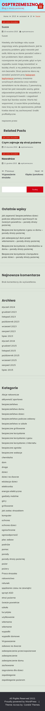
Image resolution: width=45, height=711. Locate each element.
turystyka (6, 612)
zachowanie (8, 665)
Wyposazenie (8, 641)
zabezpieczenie (9, 655)
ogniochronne (8, 530)
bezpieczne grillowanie (13, 428)
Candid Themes (32, 704)
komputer (6, 515)
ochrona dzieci (9, 525)
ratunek (5, 583)
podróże (6, 544)
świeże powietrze (10, 602)
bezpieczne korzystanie (13, 433)
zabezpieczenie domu (13, 660)
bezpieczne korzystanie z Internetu (19, 443)
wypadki (6, 631)
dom (4, 462)
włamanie (7, 626)
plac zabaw (8, 539)
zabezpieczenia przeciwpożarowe (19, 650)
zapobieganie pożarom (13, 680)
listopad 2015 (9, 350)
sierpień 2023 (9, 331)
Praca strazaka (9, 573)
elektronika (7, 486)
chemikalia (7, 457)
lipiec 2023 (7, 336)
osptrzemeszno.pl (23, 4)
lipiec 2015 (7, 369)
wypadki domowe (11, 636)
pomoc (5, 549)
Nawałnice (8, 158)
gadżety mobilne (10, 496)
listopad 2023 (9, 316)
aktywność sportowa (12, 399)
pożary (5, 568)
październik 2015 (10, 355)
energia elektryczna (12, 491)
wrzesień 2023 (9, 326)
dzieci (5, 472)
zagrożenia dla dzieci (12, 670)
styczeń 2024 (8, 307)
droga (5, 467)
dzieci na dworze (10, 476)
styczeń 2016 (8, 341)
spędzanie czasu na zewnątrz (16, 588)
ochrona (6, 520)
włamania (7, 621)
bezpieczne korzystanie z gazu (17, 438)
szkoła (5, 607)
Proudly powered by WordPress (20, 701)
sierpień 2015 (9, 365)
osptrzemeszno (27, 31)
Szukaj (35, 189)
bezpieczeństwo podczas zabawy (18, 418)
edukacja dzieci (10, 481)
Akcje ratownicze (10, 394)
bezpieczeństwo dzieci (13, 414)
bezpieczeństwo (10, 404)
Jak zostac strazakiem (10, 22)
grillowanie (7, 505)
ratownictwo (8, 578)
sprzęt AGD (7, 592)
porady (5, 554)
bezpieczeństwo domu (13, 409)
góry (4, 501)
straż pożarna (9, 597)
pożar (5, 563)
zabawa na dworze (11, 646)
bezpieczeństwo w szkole (14, 423)
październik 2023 (10, 321)
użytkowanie (8, 617)
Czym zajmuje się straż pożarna (21, 142)
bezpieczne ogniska (11, 447)
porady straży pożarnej (13, 559)
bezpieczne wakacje (12, 452)
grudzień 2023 (9, 312)
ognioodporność (10, 534)
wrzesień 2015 (9, 360)
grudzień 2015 (9, 345)
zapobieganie (8, 675)
